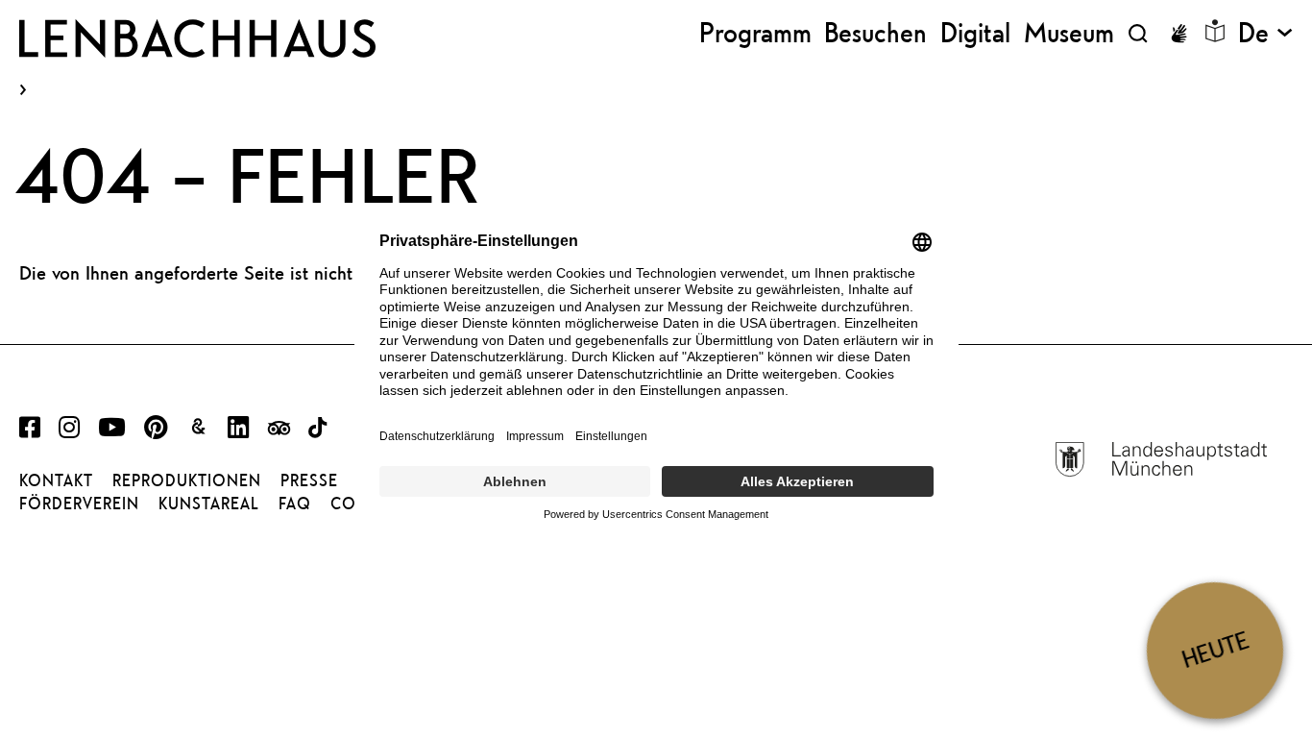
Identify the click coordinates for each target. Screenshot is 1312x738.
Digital (975, 33)
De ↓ (1265, 33)
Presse (309, 480)
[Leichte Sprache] (1215, 30)
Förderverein (79, 503)
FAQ (295, 503)
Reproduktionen (186, 480)
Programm (755, 33)
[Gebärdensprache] (1178, 33)
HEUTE (1214, 650)
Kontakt (56, 480)
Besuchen (875, 33)
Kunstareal (208, 503)
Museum (1069, 33)
